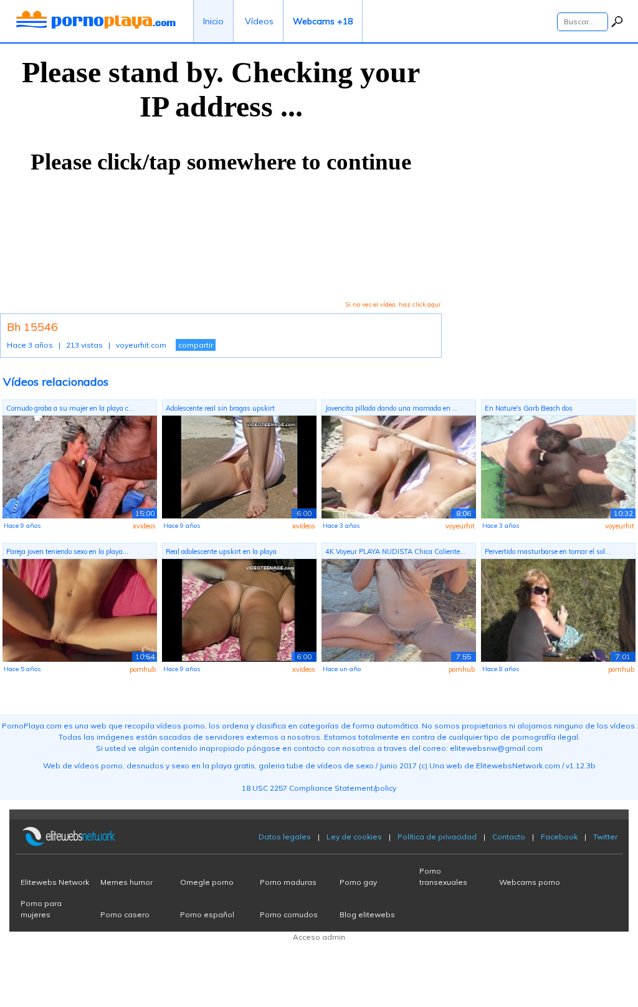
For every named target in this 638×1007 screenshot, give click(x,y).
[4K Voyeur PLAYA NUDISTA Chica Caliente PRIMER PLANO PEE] (398, 609)
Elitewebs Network (55, 882)
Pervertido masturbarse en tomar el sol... (548, 551)
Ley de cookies (354, 836)
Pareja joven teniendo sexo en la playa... (67, 551)
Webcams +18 (323, 21)
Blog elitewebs (367, 914)
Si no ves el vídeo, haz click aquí (392, 304)
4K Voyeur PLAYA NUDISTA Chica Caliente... (395, 551)
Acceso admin (319, 937)
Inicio (213, 21)
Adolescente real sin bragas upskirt (220, 408)
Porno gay (358, 882)
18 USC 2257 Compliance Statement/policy (319, 788)
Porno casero (125, 914)
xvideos (144, 526)
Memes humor (126, 882)
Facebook (559, 836)
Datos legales (285, 836)
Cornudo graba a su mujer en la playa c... (70, 408)
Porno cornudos (289, 914)
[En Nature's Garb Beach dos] (558, 466)
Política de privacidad (437, 836)
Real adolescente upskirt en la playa (221, 551)
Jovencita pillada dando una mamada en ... (391, 408)
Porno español (207, 914)
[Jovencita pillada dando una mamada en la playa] (398, 466)
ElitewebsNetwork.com (518, 765)
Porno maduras (288, 882)
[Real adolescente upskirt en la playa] (239, 609)
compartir (195, 345)
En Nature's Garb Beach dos (529, 408)
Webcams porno (529, 882)
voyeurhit (460, 526)
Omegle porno (207, 882)
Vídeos (259, 21)
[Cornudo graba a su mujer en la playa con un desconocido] (79, 466)
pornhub (143, 669)
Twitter (605, 836)
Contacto (508, 836)
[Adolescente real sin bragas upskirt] (239, 466)
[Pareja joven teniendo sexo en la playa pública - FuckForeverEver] (79, 609)
